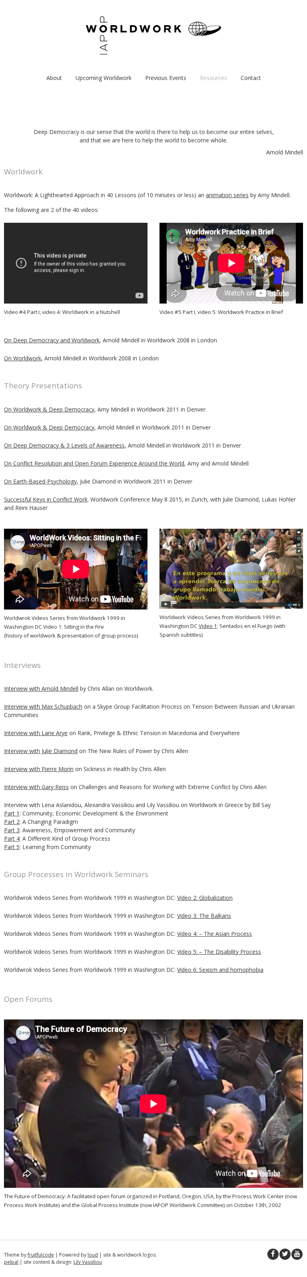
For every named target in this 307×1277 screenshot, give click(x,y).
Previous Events (165, 78)
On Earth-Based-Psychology (40, 481)
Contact (251, 78)
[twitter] (285, 1254)
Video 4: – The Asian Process (214, 933)
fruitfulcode (41, 1254)
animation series (227, 195)
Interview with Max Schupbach (43, 706)
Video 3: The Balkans (204, 915)
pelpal (11, 1262)
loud (93, 1254)
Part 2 (12, 821)
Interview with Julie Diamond (41, 751)
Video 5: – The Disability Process (219, 951)
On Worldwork (22, 358)
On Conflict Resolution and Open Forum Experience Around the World (94, 463)
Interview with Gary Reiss (36, 787)
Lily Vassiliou (88, 1262)
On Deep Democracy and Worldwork (52, 340)
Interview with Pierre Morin (39, 769)
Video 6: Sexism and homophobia (220, 969)
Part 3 (12, 830)
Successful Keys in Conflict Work (46, 499)
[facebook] (273, 1254)
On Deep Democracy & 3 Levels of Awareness (64, 445)
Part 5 (12, 847)
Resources (213, 78)
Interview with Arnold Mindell (41, 688)
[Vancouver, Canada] (153, 52)
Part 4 (12, 838)
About (54, 78)
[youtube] (297, 1254)
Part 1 (12, 813)
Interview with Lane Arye (36, 733)
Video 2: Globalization (205, 897)
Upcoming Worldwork (104, 78)
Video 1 (208, 626)
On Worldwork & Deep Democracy (49, 409)
